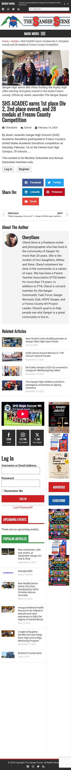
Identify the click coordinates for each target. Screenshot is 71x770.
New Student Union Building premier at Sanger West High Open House (46, 340)
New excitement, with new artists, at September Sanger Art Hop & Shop (29, 554)
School (27, 127)
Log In (8, 169)
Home (5, 41)
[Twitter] (13, 9)
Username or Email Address (19, 465)
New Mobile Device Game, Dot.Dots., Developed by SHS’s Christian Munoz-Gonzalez (28, 589)
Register (24, 169)
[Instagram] (8, 9)
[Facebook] (3, 9)
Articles (15, 41)
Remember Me (13, 491)
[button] (64, 3)
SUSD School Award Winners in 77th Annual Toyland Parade (45, 354)
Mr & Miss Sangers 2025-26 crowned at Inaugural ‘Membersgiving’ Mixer (47, 369)
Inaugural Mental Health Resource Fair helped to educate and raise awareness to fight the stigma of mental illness (31, 613)
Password (8, 478)
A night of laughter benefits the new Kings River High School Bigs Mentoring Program (30, 636)
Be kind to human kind (30, 653)
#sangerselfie (25, 571)
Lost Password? (23, 507)
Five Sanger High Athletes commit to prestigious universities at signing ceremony (45, 384)
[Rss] (18, 9)
